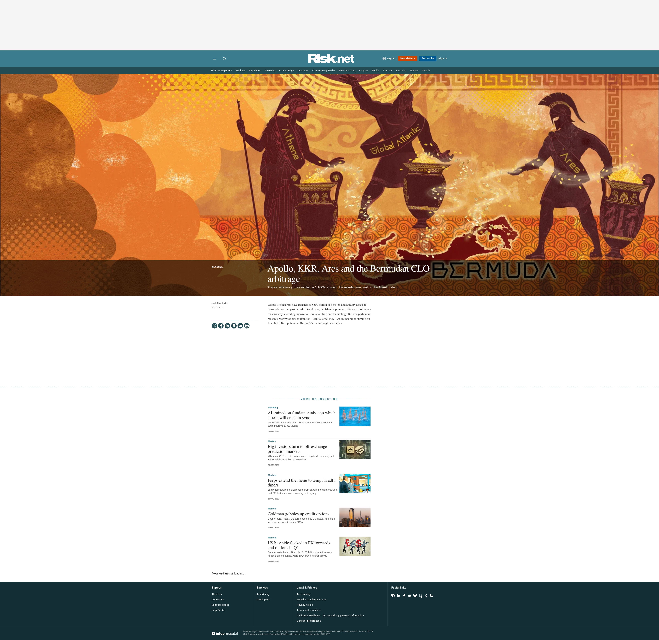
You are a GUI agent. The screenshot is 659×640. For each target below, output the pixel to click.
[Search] (224, 59)
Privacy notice (305, 605)
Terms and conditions (309, 610)
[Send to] (240, 325)
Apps (420, 596)
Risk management (221, 70)
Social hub (426, 596)
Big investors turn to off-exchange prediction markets (297, 448)
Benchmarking (347, 70)
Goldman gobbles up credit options (298, 513)
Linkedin (398, 596)
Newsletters (407, 58)
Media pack (263, 599)
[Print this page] (247, 325)
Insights (363, 70)
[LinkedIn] (227, 325)
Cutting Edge (286, 70)
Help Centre (219, 610)
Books (375, 70)
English (391, 58)
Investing (270, 70)
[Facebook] (221, 325)
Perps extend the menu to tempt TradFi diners (302, 482)
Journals (387, 70)
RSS (431, 596)
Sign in (442, 58)
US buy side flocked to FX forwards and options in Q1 (299, 545)
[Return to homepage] (331, 62)
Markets (240, 70)
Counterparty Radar (323, 70)
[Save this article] (234, 325)
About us (217, 594)
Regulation (255, 70)
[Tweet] (214, 325)
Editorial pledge (221, 605)
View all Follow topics (393, 596)
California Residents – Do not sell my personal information (330, 615)
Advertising (263, 594)
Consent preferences (309, 621)
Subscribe (428, 58)
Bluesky (415, 596)
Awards (426, 70)
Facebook (404, 596)
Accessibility (304, 594)
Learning (401, 70)
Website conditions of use (311, 599)
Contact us (218, 599)
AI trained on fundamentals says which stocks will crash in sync (302, 415)
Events (414, 70)
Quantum (303, 70)
